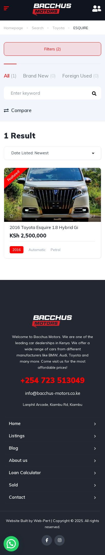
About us (18, 460)
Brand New (39, 76)
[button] (11, 543)
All (10, 76)
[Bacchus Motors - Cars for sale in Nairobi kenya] (52, 9)
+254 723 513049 (52, 380)
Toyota (58, 28)
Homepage (13, 28)
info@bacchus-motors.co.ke (52, 393)
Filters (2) (52, 49)
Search (38, 28)
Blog (13, 448)
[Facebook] (47, 540)
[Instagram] (59, 540)
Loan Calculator (25, 472)
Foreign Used (80, 76)
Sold (13, 484)
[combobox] (52, 153)
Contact (17, 497)
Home (15, 423)
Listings (17, 435)
